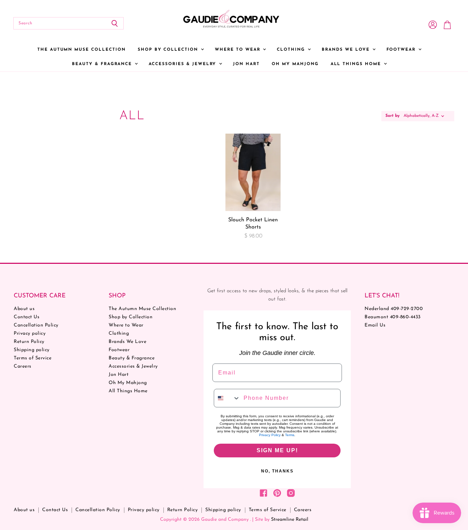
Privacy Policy (270, 435)
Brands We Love (346, 50)
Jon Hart (246, 64)
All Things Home (357, 64)
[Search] (115, 23)
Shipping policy (32, 350)
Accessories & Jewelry (183, 64)
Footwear (402, 50)
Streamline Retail (289, 519)
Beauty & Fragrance (103, 64)
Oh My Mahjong (295, 64)
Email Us (375, 325)
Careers (23, 366)
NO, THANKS (277, 471)
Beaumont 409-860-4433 (393, 317)
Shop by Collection (169, 50)
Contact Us (26, 317)
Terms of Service (32, 358)
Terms (289, 435)
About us (24, 308)
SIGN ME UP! (277, 450)
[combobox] (227, 398)
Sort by (392, 116)
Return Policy (29, 341)
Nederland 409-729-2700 (394, 308)
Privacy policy (30, 333)
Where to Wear (238, 50)
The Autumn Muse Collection (81, 50)
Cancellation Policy (36, 325)
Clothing (292, 50)
